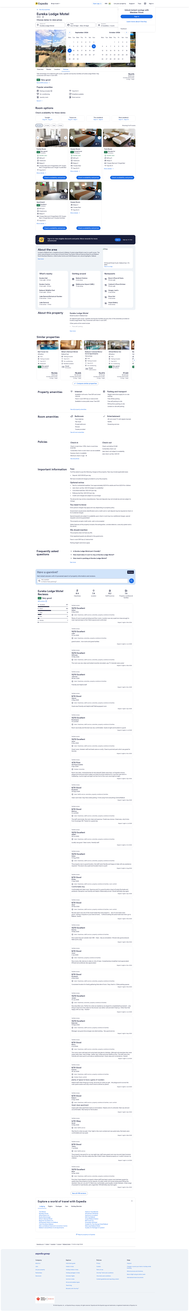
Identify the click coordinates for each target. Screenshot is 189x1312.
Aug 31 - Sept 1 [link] (72, 119)
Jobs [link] (36, 1266)
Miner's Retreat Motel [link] (45, 1219)
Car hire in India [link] (70, 1279)
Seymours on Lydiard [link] (91, 1215)
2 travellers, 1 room (107, 26)
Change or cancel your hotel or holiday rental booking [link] (139, 1267)
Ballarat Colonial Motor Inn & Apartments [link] (51, 1228)
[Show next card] (134, 360)
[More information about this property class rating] (43, 17)
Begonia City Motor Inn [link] (46, 1220)
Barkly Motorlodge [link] (44, 1217)
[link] (136, 29)
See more (41, 259)
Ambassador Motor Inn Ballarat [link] (48, 1222)
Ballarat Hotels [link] (66, 1244)
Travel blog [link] (69, 1285)
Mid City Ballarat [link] (90, 1217)
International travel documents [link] (135, 1277)
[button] (74, 42)
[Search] (131, 580)
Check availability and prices (54, 177)
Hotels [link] (47, 1244)
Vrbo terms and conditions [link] (103, 1276)
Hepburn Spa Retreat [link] (91, 1212)
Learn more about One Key (137, 22)
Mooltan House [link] (43, 1213)
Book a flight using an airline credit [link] (136, 1274)
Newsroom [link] (38, 1276)
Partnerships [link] (38, 1273)
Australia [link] (53, 1244)
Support (132, 3)
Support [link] (129, 1263)
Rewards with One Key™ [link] (72, 1288)
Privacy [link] (98, 1263)
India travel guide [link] (70, 1263)
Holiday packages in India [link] (73, 1273)
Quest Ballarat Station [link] (91, 1219)
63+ (131, 64)
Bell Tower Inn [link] (89, 1220)
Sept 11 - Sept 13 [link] (124, 119)
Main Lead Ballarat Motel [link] (92, 1226)
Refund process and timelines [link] (135, 1271)
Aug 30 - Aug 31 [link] (47, 119)
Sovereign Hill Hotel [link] (91, 1222)
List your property (120, 3)
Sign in (151, 3)
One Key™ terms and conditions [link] (104, 1273)
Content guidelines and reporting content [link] (107, 1279)
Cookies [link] (98, 1266)
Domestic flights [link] (70, 1276)
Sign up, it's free (127, 239)
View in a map (108, 266)
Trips (139, 3)
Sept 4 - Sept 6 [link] (98, 119)
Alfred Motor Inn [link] (44, 1215)
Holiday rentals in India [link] (72, 1269)
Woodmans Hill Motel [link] (91, 1213)
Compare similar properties (87, 383)
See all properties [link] (44, 9)
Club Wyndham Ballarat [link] (46, 1224)
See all (39, 101)
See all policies (74, 458)
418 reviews (41, 601)
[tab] (42, 1206)
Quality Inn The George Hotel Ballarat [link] (96, 1224)
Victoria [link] (59, 1244)
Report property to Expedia (86, 1234)
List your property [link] (40, 1269)
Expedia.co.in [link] (40, 1244)
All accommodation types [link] (73, 1282)
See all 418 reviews (42, 83)
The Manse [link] (42, 1212)
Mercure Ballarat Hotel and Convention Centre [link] (53, 1226)
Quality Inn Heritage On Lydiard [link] (94, 1228)
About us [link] (37, 1263)
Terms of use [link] (99, 1269)
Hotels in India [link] (70, 1266)
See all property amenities (78, 409)
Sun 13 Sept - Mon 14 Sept (79, 26)
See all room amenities (77, 432)
